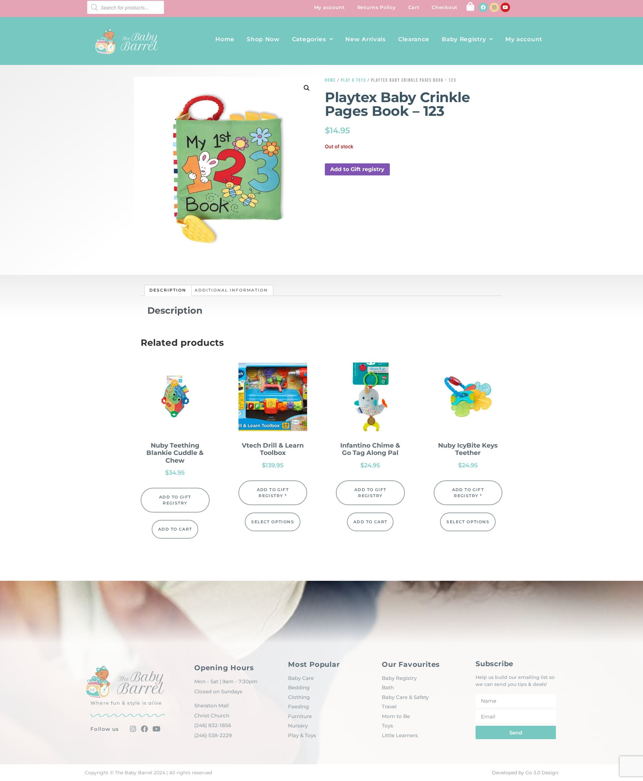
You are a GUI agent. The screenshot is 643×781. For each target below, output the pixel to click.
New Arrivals (365, 39)
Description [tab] (167, 290)
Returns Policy (376, 7)
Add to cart (175, 529)
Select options (272, 521)
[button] (307, 88)
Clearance (413, 39)
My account (329, 7)
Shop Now (263, 39)
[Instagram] (494, 7)
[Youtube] (505, 7)
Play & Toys (353, 80)
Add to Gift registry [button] (357, 169)
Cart (414, 7)
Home (224, 39)
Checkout (444, 7)
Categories (309, 39)
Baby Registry (464, 39)
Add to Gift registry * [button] (273, 492)
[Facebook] (483, 7)
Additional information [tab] (231, 290)
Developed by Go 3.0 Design (525, 773)
